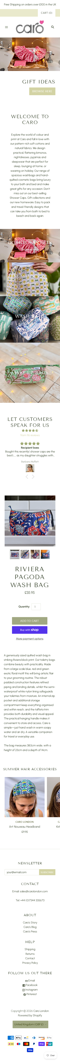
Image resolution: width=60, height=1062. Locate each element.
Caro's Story (30, 921)
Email (31, 979)
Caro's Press (30, 930)
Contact (30, 957)
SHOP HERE (44, 90)
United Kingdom (29, 1023)
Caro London (25, 821)
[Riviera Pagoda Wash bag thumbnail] (15, 553)
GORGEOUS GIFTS (30, 241)
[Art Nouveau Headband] (25, 796)
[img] (30, 429)
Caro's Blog (30, 926)
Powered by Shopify (30, 1014)
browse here (30, 249)
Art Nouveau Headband (24, 826)
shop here (30, 322)
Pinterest (31, 993)
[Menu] (6, 27)
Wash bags (30, 315)
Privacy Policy (30, 962)
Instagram (31, 988)
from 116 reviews (30, 434)
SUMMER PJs (30, 275)
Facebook (31, 984)
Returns (30, 953)
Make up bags (30, 371)
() (46, 12)
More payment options (29, 638)
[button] (28, 476)
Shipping (30, 948)
